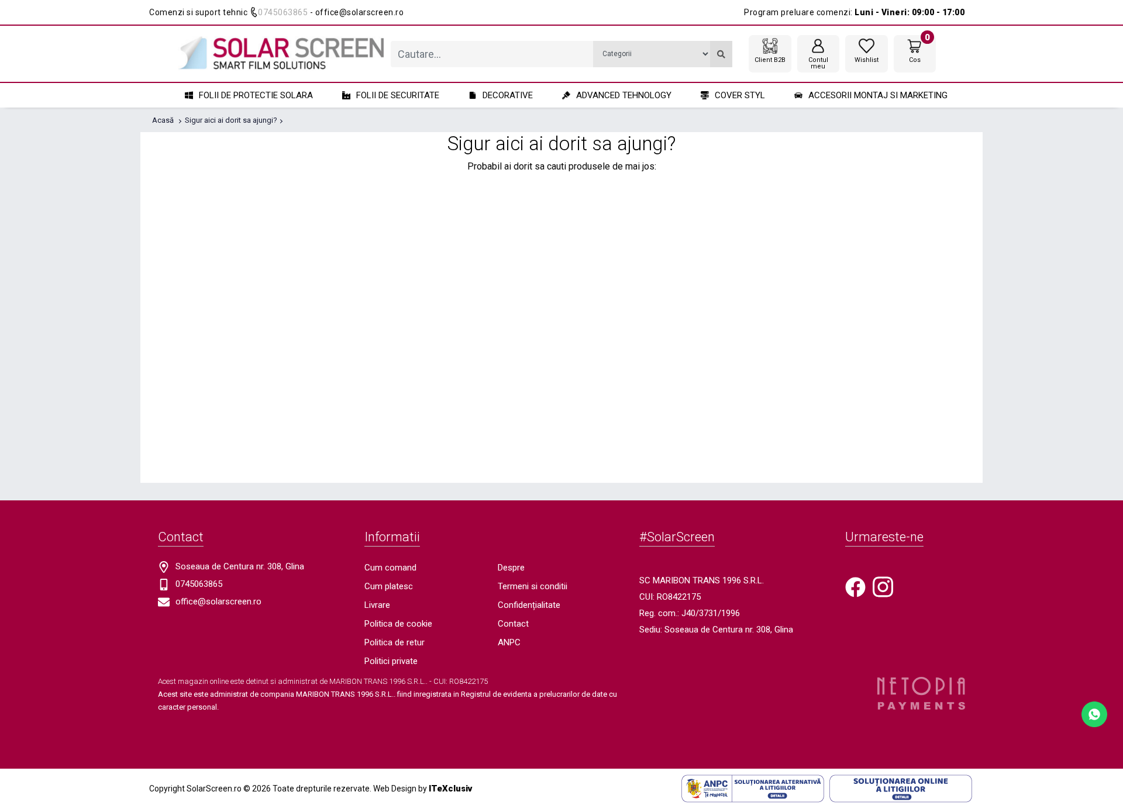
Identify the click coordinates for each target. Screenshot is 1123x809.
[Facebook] (855, 586)
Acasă (163, 120)
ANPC (509, 642)
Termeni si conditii (532, 586)
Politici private (391, 661)
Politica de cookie (398, 623)
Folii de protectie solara (256, 95)
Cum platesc (388, 586)
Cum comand (390, 567)
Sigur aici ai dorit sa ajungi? (231, 120)
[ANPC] (753, 788)
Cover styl (740, 95)
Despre (511, 567)
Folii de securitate (397, 95)
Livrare (377, 605)
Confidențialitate (529, 605)
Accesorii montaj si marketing (878, 95)
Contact (513, 623)
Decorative (508, 95)
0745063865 (283, 12)
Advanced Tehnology (623, 95)
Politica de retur (394, 642)
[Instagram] (883, 586)
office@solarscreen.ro (218, 601)
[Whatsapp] (1094, 713)
